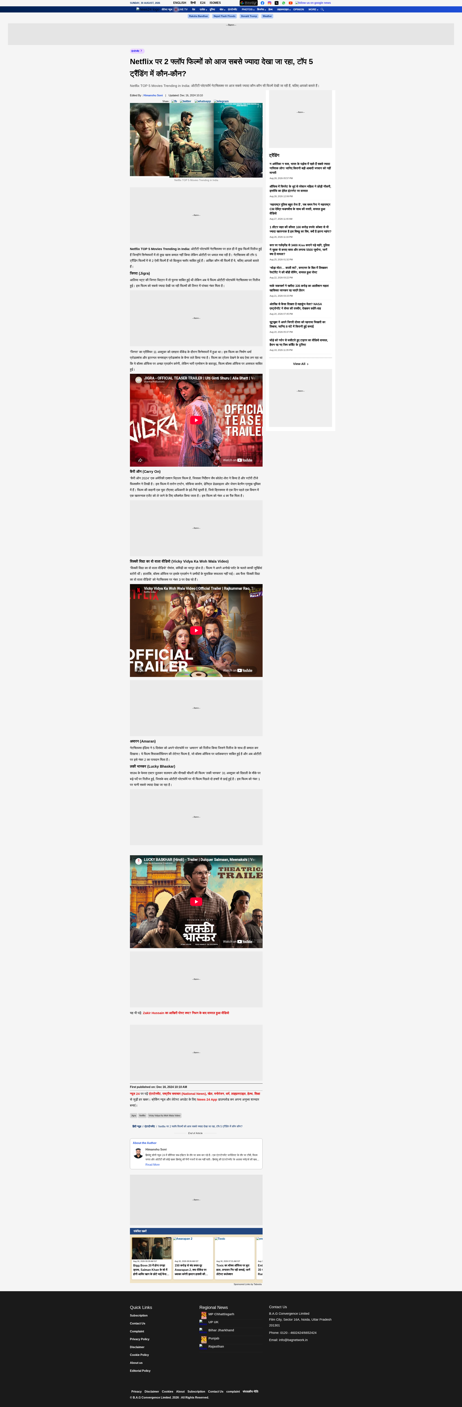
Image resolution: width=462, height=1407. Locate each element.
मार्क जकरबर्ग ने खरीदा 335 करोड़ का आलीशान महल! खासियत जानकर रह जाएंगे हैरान (299, 288)
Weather (267, 16)
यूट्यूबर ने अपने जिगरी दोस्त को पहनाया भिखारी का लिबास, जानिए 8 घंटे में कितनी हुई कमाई (297, 324)
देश (193, 9)
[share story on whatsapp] (203, 101)
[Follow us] (313, 3)
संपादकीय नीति (250, 1391)
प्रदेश (202, 9)
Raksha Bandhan (198, 16)
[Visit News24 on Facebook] (262, 3)
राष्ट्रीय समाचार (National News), (184, 1094)
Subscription (139, 1315)
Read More (152, 1164)
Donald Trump (249, 16)
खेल (221, 9)
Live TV (183, 9)
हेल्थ (271, 9)
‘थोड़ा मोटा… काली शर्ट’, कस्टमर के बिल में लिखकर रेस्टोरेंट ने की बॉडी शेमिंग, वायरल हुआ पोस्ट (299, 270)
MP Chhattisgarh (221, 1314)
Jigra (133, 1115)
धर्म (227, 1094)
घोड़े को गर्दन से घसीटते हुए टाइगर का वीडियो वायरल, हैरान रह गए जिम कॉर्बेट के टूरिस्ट (299, 343)
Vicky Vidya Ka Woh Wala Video (164, 1115)
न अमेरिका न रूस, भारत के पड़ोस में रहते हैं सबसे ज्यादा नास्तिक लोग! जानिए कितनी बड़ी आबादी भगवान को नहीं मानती (300, 168)
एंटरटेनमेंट (232, 9)
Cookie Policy (139, 1354)
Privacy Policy (139, 1339)
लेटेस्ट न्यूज (167, 9)
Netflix (142, 1115)
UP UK (213, 1322)
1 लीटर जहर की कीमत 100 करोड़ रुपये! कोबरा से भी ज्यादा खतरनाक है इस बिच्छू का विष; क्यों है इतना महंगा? (300, 229)
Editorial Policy (140, 1370)
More (312, 9)
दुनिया (212, 9)
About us (136, 1362)
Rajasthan (216, 1346)
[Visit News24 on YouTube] (290, 3)
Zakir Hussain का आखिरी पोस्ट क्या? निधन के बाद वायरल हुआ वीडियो (185, 1013)
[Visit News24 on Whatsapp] (283, 3)
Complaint (137, 1331)
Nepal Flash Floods (224, 16)
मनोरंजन (219, 1094)
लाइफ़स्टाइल (238, 1094)
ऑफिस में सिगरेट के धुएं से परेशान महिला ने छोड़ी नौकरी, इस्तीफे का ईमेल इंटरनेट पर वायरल (300, 189)
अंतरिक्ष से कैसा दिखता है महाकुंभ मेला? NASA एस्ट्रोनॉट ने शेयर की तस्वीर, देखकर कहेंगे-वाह (296, 306)
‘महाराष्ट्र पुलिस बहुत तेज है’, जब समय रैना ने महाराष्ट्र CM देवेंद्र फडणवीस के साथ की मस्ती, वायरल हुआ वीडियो (300, 209)
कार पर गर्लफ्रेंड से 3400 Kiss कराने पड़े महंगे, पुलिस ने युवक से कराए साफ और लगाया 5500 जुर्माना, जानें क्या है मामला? (300, 250)
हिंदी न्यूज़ (136, 1126)
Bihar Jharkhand (221, 1330)
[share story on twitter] (186, 101)
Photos (247, 9)
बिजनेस (260, 9)
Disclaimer (137, 1347)
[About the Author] (138, 1153)
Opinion (298, 9)
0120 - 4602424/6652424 (298, 1333)
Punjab (213, 1338)
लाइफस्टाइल (283, 9)
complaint (233, 1391)
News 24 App (207, 1099)
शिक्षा (257, 1094)
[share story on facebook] (174, 101)
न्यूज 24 (135, 1094)
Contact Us (137, 1323)
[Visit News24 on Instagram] (269, 3)
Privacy (136, 1391)
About (180, 1391)
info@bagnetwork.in (293, 1340)
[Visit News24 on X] (276, 3)
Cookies (167, 1391)
